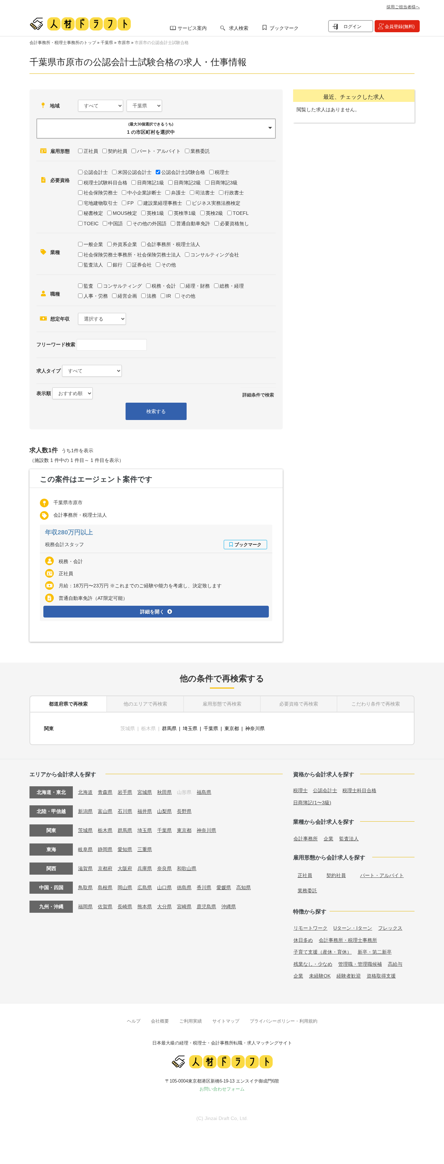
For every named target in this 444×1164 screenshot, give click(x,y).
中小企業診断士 (144, 192)
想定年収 (60, 319)
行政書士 (234, 192)
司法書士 (205, 192)
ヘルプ (133, 1021)
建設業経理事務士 (162, 203)
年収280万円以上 (69, 532)
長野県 (184, 811)
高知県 (243, 887)
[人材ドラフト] (80, 24)
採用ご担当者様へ (403, 7)
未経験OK (320, 976)
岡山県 (125, 887)
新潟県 (85, 811)
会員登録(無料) (400, 26)
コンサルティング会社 (214, 254)
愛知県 (125, 849)
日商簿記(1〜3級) (312, 802)
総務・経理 (232, 286)
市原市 (124, 42)
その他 (168, 265)
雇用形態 (60, 151)
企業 (328, 838)
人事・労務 (96, 296)
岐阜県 (85, 849)
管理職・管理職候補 (360, 964)
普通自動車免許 (193, 223)
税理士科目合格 (359, 790)
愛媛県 (223, 887)
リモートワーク (310, 928)
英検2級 (214, 213)
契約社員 (117, 151)
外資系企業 (125, 244)
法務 (151, 296)
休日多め (303, 940)
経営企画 (127, 296)
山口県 (164, 887)
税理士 (222, 172)
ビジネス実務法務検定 (216, 203)
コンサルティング (122, 286)
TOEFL (241, 213)
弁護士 (178, 192)
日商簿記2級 (187, 182)
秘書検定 (93, 213)
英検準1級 (185, 213)
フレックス (390, 928)
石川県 (125, 811)
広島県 (144, 887)
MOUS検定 (125, 213)
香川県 (204, 887)
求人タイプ (48, 371)
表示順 (43, 393)
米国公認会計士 (135, 172)
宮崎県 (184, 906)
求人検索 (238, 28)
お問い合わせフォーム (222, 1089)
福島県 (204, 792)
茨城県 (85, 830)
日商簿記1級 (150, 182)
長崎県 (125, 906)
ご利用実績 (190, 1021)
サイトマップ (225, 1021)
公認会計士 (96, 172)
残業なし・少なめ (312, 964)
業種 (55, 252)
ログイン (352, 26)
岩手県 (125, 792)
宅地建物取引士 (101, 203)
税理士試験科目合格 (105, 182)
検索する (156, 411)
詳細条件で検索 (258, 394)
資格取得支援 (381, 976)
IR (168, 296)
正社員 (91, 151)
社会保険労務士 (101, 192)
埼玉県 (190, 728)
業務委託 (200, 151)
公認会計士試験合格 (183, 172)
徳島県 (184, 887)
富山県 (105, 811)
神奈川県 (255, 728)
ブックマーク (284, 28)
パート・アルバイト (159, 151)
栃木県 (105, 830)
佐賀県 (105, 906)
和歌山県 (186, 868)
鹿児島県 (206, 906)
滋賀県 (85, 868)
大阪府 (125, 868)
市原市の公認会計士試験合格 (162, 42)
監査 (88, 286)
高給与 (395, 964)
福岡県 (85, 906)
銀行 (117, 265)
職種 (55, 294)
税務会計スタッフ (64, 544)
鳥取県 (85, 887)
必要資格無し (234, 223)
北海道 (85, 792)
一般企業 (93, 244)
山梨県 (164, 811)
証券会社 (142, 265)
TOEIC (91, 223)
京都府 (105, 868)
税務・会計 (164, 286)
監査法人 (93, 265)
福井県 (144, 811)
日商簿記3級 (224, 182)
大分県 (164, 906)
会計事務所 (305, 838)
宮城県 (144, 792)
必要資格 (60, 180)
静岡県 (105, 849)
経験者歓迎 (348, 976)
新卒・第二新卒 (375, 952)
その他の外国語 (149, 223)
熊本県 (144, 906)
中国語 (115, 223)
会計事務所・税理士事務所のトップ (62, 42)
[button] (156, 129)
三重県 (144, 849)
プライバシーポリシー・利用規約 (283, 1021)
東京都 (231, 728)
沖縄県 (228, 906)
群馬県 (169, 728)
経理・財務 (198, 286)
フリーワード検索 (55, 344)
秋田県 (164, 792)
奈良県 (164, 868)
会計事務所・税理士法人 (173, 244)
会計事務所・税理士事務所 (348, 940)
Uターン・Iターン (352, 928)
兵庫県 (144, 868)
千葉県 (107, 42)
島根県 (105, 887)
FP (130, 203)
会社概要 (160, 1021)
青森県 (105, 792)
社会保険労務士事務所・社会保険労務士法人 (132, 254)
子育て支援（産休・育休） (322, 952)
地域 (55, 105)
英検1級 (155, 213)
